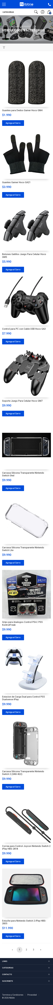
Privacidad (32, 995)
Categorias (8, 12)
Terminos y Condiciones (12, 995)
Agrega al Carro (13, 123)
